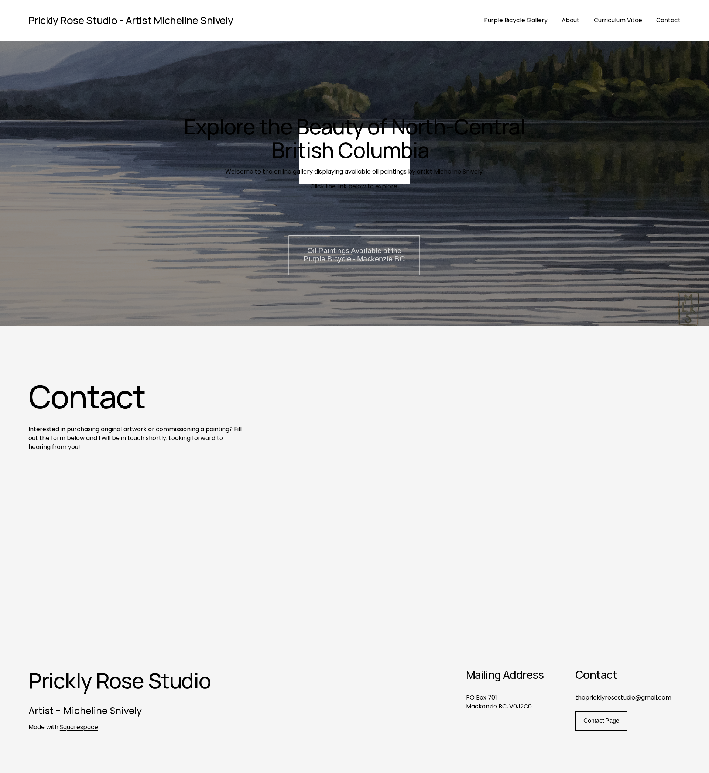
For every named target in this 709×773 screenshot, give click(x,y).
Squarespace (79, 727)
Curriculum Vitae (618, 20)
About (570, 20)
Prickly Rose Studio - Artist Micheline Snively (130, 20)
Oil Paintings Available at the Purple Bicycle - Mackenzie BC (354, 255)
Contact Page (601, 721)
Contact (668, 20)
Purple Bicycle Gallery (516, 20)
